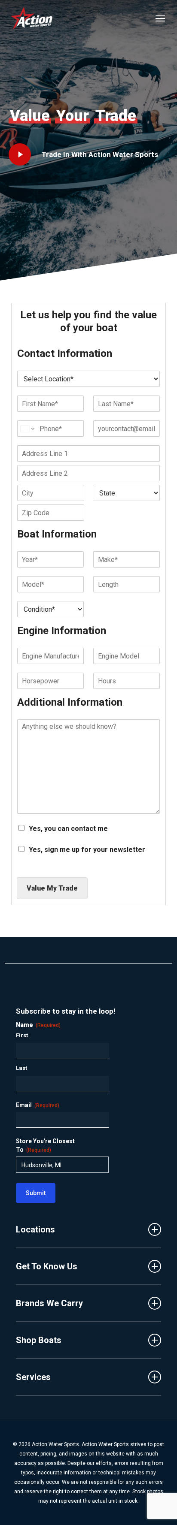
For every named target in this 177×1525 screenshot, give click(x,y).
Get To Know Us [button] (46, 1266)
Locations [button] (35, 1229)
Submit (36, 1193)
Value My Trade (52, 888)
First (22, 1035)
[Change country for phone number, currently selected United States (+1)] (27, 428)
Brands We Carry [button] (49, 1303)
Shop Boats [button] (38, 1340)
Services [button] (33, 1377)
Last (21, 1068)
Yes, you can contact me (68, 828)
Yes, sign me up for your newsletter (87, 850)
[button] (160, 18)
